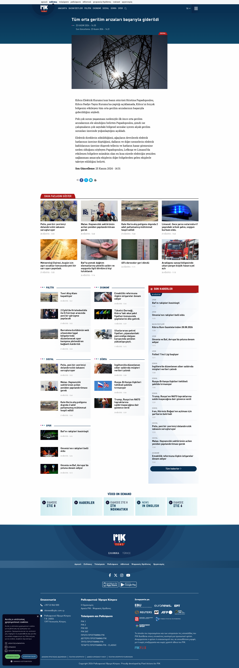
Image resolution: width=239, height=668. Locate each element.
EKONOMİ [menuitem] (97, 8)
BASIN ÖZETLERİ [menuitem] (76, 8)
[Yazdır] (95, 180)
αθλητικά (87, 2)
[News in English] (150, 506)
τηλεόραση (64, 2)
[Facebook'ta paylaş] (81, 180)
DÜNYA (103, 359)
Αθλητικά (124, 564)
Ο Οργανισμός (87, 605)
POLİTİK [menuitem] (87, 8)
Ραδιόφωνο (112, 564)
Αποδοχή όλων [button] (12, 656)
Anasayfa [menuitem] (62, 8)
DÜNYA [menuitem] (114, 8)
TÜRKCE (126, 553)
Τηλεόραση (99, 564)
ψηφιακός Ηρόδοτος (102, 2)
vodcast (116, 2)
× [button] (38, 616)
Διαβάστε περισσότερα (24, 639)
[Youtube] (128, 575)
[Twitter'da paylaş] (86, 180)
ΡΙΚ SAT (84, 632)
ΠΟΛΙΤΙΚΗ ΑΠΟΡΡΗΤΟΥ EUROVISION (121, 657)
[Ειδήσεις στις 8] (55, 506)
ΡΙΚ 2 (83, 625)
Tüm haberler (173, 469)
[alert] (21, 640)
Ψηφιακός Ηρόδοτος (141, 564)
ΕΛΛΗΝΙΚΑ (113, 553)
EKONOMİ (104, 288)
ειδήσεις (53, 2)
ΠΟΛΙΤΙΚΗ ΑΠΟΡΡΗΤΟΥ (76, 657)
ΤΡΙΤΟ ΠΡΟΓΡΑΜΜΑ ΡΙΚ (92, 642)
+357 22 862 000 (51, 605)
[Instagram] (121, 575)
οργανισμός (127, 2)
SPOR (49, 426)
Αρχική (78, 564)
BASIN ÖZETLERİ (158, 324)
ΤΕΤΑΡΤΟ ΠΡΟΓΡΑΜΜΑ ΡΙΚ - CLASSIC (99, 645)
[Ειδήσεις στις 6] (182, 506)
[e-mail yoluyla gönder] (91, 180)
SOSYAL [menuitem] (106, 8)
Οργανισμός (158, 564)
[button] (6, 643)
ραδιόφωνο (76, 2)
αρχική (44, 2)
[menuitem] (125, 8)
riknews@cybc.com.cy (54, 611)
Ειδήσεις (88, 564)
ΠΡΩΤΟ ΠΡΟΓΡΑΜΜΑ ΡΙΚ (93, 635)
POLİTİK (50, 288)
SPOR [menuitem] (120, 8)
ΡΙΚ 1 (83, 622)
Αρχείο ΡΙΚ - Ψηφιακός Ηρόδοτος (96, 609)
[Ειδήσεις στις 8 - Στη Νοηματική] (119, 506)
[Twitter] (115, 575)
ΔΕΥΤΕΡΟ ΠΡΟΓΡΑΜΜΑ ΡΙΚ (94, 639)
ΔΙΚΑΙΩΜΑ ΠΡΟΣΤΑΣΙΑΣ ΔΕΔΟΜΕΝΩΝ (54, 657)
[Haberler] (87, 506)
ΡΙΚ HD (84, 628)
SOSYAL (163, 34)
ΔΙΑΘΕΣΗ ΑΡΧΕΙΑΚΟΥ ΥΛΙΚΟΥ (96, 657)
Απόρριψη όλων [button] (29, 656)
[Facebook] (110, 575)
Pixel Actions (147, 664)
